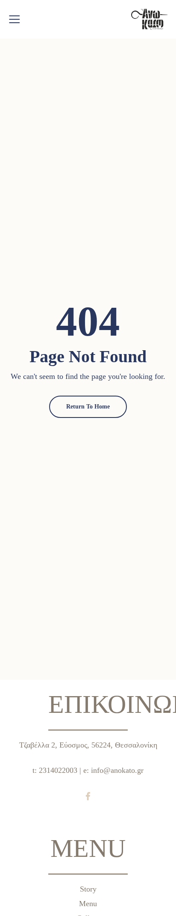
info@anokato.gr (117, 770)
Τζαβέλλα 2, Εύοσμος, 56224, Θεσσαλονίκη (88, 745)
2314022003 (58, 770)
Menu (88, 903)
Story (88, 889)
